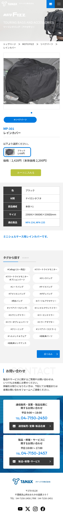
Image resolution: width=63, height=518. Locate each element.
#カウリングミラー (17, 315)
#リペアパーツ (20, 119)
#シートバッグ (17, 286)
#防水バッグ (17, 300)
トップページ (9, 44)
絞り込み (48, 354)
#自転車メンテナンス (17, 343)
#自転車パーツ (46, 336)
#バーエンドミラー (46, 315)
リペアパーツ (46, 44)
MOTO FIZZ (28, 44)
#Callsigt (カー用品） (16, 269)
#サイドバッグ (46, 286)
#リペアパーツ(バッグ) (17, 307)
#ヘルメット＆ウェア (17, 336)
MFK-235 (40, 222)
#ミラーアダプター (46, 322)
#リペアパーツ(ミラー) (46, 329)
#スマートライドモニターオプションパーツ (17, 278)
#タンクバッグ (46, 278)
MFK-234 (30, 222)
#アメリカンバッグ (17, 293)
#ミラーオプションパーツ (17, 322)
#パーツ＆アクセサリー (46, 300)
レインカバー (9, 47)
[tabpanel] (31, 81)
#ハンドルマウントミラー (46, 307)
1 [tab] (31, 113)
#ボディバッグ (46, 293)
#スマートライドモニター (46, 269)
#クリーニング (17, 329)
